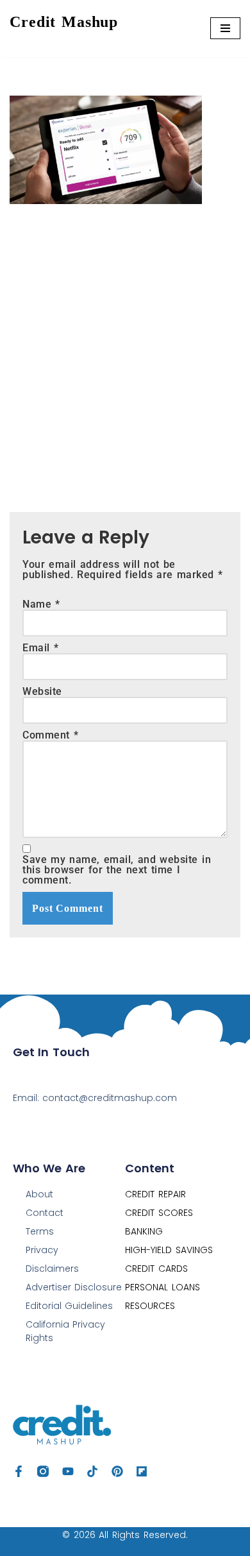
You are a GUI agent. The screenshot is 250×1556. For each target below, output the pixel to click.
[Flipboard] (141, 1471)
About (39, 1194)
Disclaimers (52, 1268)
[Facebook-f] (18, 1471)
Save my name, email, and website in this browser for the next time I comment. (116, 870)
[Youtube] (68, 1471)
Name (41, 604)
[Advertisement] (125, 348)
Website (42, 692)
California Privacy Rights (66, 1331)
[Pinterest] (117, 1471)
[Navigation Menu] (225, 28)
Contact (44, 1212)
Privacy (42, 1250)
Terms (40, 1231)
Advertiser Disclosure (74, 1287)
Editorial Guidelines (69, 1305)
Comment (50, 735)
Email (40, 648)
